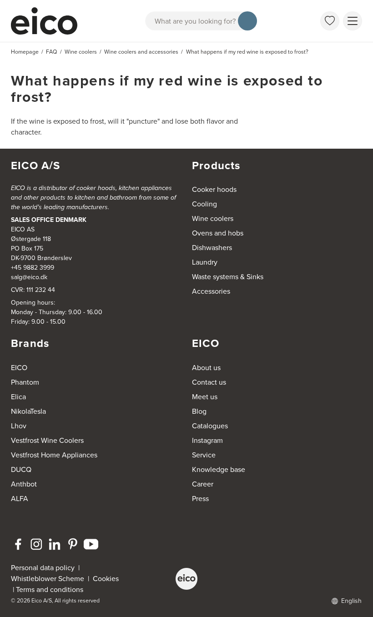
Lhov (18, 426)
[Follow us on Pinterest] (73, 544)
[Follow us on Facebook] (18, 544)
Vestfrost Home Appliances (54, 455)
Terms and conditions (49, 589)
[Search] (247, 20)
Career (202, 484)
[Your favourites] (329, 20)
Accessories (211, 291)
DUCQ (21, 469)
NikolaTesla (28, 411)
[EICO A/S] (186, 579)
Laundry (204, 262)
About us (206, 367)
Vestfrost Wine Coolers (47, 440)
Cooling (204, 204)
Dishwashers (212, 247)
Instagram (207, 440)
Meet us (204, 396)
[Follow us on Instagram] (36, 544)
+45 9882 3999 (32, 267)
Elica (18, 396)
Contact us (209, 382)
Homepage (25, 52)
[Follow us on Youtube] (91, 544)
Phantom (25, 382)
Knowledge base (218, 469)
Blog (199, 411)
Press (200, 498)
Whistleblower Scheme (47, 578)
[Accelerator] (48, 21)
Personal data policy (43, 567)
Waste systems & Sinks (227, 276)
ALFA (19, 498)
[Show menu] (352, 20)
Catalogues (210, 426)
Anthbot (24, 484)
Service (204, 455)
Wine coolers (212, 218)
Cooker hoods (214, 189)
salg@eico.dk (29, 277)
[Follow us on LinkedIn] (54, 544)
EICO (19, 367)
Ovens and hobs (217, 233)
